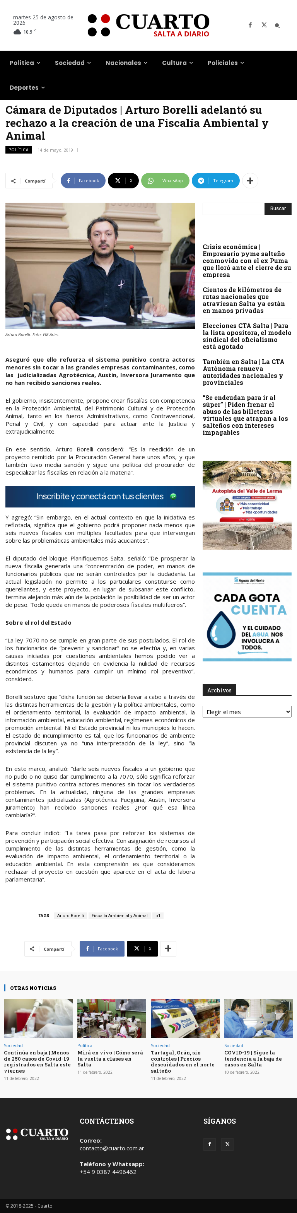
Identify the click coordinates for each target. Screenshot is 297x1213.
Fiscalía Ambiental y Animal (120, 915)
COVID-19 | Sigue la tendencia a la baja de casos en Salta (253, 1058)
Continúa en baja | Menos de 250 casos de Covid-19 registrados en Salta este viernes (37, 1061)
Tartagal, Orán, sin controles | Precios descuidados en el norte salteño (183, 1061)
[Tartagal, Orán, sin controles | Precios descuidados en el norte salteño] (185, 1018)
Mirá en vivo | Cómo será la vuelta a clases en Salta (110, 1058)
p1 (157, 915)
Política (19, 149)
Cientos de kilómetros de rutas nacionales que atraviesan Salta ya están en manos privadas (244, 299)
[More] (250, 180)
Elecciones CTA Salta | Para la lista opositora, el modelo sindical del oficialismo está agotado (247, 335)
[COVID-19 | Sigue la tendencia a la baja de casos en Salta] (258, 1018)
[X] (264, 26)
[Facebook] (250, 26)
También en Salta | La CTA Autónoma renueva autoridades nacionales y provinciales (244, 371)
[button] (277, 25)
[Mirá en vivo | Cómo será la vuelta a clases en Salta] (111, 1018)
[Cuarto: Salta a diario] (148, 25)
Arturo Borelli (70, 915)
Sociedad (13, 1045)
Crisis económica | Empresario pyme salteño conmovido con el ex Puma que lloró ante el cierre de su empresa (247, 260)
